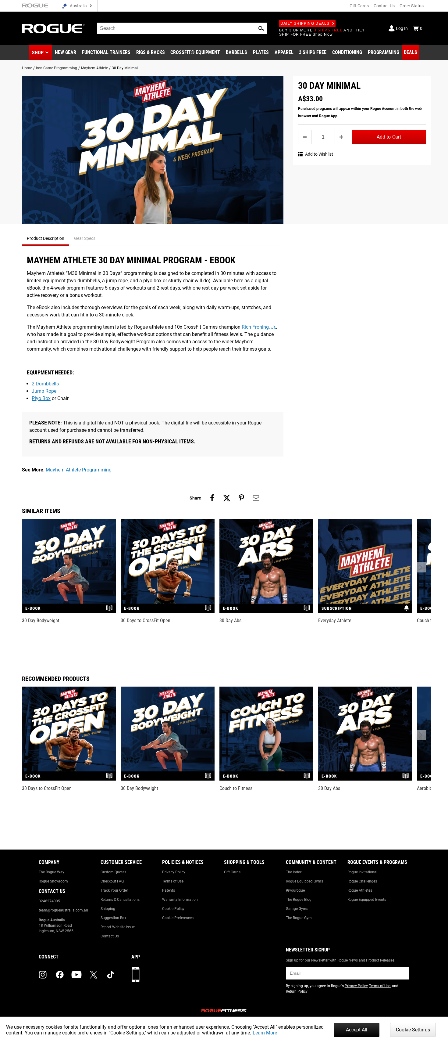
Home (27, 68)
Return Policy (297, 991)
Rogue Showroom (53, 881)
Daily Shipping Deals (304, 23)
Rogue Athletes (359, 890)
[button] (261, 28)
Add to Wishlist (319, 154)
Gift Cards (359, 5)
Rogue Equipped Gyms (304, 881)
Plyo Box (41, 398)
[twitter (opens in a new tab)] (93, 974)
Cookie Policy (173, 909)
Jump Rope (44, 391)
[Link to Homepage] (53, 28)
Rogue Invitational (362, 872)
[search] (182, 28)
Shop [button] (38, 53)
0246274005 (49, 901)
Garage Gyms (297, 909)
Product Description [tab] (45, 238)
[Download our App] (135, 974)
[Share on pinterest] (241, 498)
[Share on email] (256, 498)
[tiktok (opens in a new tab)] (110, 974)
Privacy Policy (173, 872)
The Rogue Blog (298, 899)
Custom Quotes (113, 872)
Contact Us (384, 5)
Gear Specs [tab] (84, 238)
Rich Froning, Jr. (259, 327)
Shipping (108, 909)
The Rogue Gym (299, 918)
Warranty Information (180, 899)
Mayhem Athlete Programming (79, 470)
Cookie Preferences (178, 918)
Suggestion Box (113, 918)
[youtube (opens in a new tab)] (76, 974)
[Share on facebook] (212, 498)
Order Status (412, 5)
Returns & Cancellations (120, 899)
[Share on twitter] (226, 498)
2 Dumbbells (45, 384)
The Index (294, 872)
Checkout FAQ (112, 881)
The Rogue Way (51, 872)
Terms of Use (172, 881)
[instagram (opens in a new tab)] (42, 974)
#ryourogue (295, 890)
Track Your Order (114, 890)
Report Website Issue (118, 927)
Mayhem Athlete (94, 68)
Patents (168, 890)
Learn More (265, 1033)
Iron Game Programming (56, 68)
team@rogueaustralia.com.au (63, 910)
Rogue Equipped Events (366, 899)
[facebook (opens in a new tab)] (59, 974)
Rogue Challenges (362, 881)
